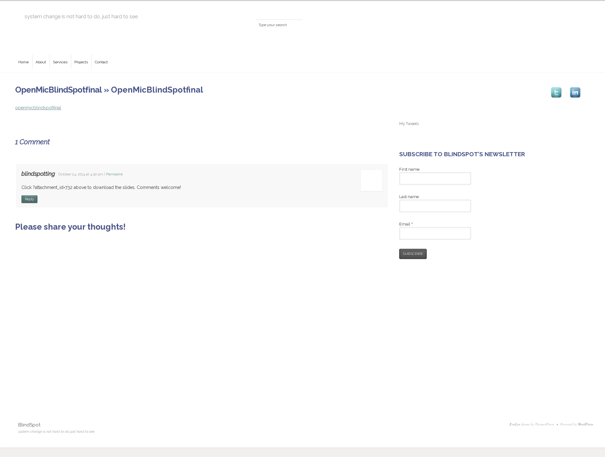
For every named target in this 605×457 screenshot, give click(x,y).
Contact (101, 62)
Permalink (114, 174)
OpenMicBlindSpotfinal (58, 89)
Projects (81, 62)
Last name (409, 196)
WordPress (585, 424)
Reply (29, 199)
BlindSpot (29, 425)
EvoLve (515, 424)
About (41, 62)
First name (409, 169)
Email (406, 224)
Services (60, 62)
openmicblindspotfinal (38, 107)
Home (23, 62)
